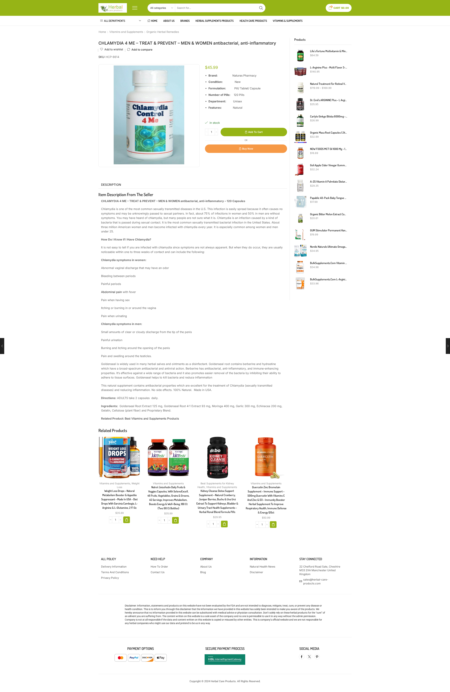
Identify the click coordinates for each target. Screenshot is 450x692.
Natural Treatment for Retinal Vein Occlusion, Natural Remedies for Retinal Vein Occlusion (328, 83)
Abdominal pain (111, 292)
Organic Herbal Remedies (162, 32)
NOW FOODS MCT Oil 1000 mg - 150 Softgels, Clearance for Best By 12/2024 (328, 149)
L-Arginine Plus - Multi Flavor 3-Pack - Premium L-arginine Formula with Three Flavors (328, 67)
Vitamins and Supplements (126, 32)
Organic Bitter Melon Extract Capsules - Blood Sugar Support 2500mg (328, 214)
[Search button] (261, 8)
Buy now (247, 148)
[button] (126, 519)
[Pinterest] (317, 657)
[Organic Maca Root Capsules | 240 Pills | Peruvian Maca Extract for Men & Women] (300, 137)
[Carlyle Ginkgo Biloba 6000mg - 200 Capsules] (300, 120)
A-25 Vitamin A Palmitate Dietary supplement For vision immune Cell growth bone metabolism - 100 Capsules (328, 181)
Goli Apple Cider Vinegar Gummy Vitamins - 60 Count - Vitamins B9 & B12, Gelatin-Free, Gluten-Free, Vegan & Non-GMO (328, 165)
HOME (154, 20)
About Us (169, 20)
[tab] (111, 185)
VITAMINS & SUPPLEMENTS (288, 20)
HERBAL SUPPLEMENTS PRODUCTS (214, 20)
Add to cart (255, 131)
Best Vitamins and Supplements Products (152, 418)
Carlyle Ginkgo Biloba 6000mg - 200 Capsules (328, 116)
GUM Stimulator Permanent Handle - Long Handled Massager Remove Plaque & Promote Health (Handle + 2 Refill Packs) (328, 230)
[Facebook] (301, 657)
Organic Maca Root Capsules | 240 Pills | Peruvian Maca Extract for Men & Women (328, 132)
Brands (185, 20)
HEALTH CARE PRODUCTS (253, 20)
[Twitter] (309, 657)
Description (111, 184)
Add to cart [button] (116, 459)
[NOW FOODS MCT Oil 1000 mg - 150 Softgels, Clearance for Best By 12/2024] (300, 153)
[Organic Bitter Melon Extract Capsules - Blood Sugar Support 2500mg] (300, 218)
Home (102, 32)
